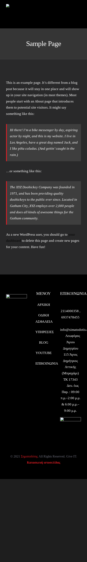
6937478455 (70, 317)
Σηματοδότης (29, 456)
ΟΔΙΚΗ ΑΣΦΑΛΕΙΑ (43, 318)
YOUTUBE (44, 353)
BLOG (43, 342)
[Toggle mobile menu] (79, 13)
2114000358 (70, 311)
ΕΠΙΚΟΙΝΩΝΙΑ (43, 363)
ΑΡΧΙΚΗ (43, 305)
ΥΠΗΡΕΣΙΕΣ (43, 332)
